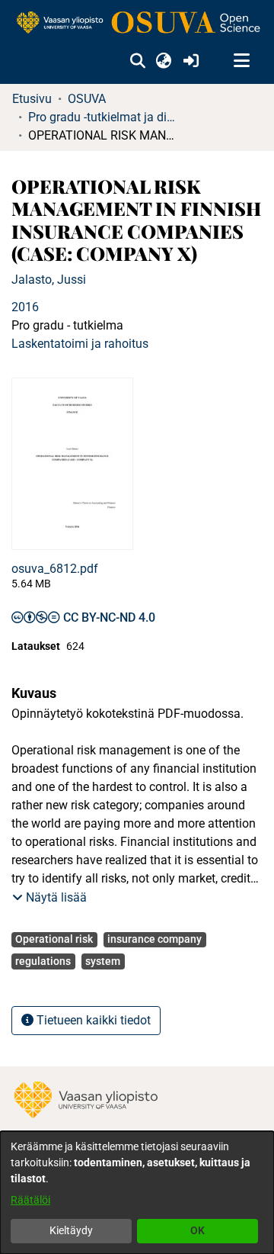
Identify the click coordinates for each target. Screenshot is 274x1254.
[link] (137, 23)
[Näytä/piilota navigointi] (241, 61)
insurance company (154, 939)
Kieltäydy (71, 1230)
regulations (43, 961)
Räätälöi (30, 1200)
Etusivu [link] (32, 99)
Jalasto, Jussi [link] (48, 279)
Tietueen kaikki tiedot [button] (92, 1020)
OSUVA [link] (87, 99)
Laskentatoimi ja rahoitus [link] (79, 343)
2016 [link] (25, 307)
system (102, 961)
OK (197, 1230)
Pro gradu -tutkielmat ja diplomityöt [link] (104, 117)
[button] (137, 61)
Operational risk (54, 939)
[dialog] (137, 1192)
